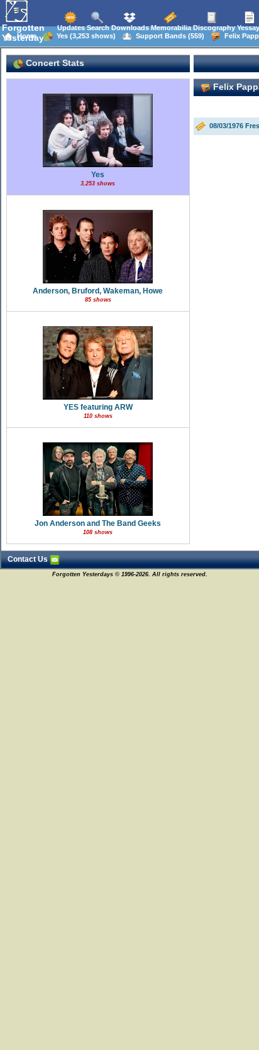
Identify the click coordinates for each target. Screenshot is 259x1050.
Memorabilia (170, 27)
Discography (213, 27)
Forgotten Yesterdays (25, 33)
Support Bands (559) (168, 36)
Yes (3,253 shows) (84, 36)
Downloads (129, 27)
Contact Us (29, 559)
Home (24, 36)
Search (97, 27)
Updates (70, 27)
